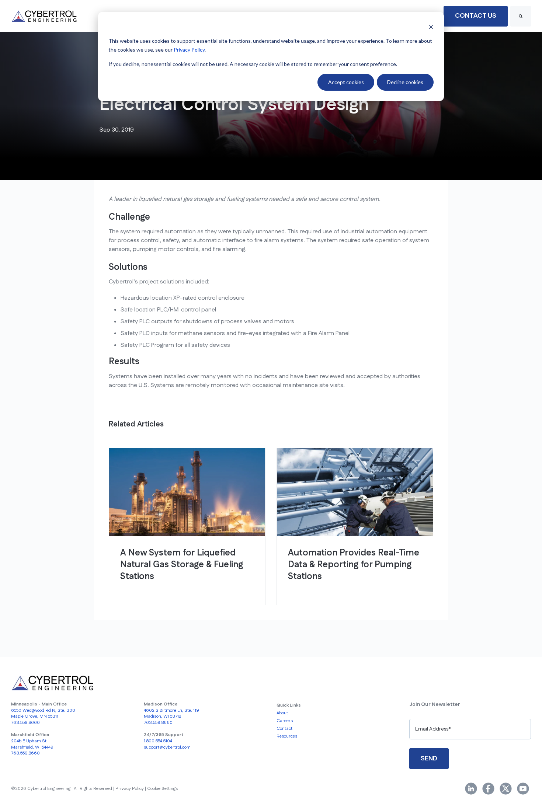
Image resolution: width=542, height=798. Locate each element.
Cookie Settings (162, 788)
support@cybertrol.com (167, 747)
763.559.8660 (25, 722)
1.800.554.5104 (158, 741)
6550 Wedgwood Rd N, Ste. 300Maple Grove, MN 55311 (43, 713)
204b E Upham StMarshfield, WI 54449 (32, 744)
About (282, 713)
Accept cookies (346, 82)
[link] (44, 16)
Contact (284, 728)
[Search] (520, 16)
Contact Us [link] (475, 16)
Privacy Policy (189, 49)
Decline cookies (405, 82)
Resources (287, 736)
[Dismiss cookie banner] (431, 26)
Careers (285, 721)
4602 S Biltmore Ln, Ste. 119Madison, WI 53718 (171, 713)
